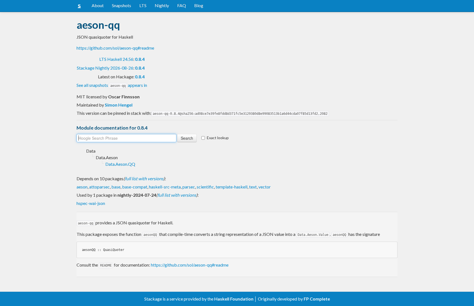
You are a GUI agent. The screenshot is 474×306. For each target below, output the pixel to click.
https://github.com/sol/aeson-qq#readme (115, 47)
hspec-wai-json (91, 203)
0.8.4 (140, 59)
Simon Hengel (118, 104)
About (98, 5)
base (115, 186)
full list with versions (144, 178)
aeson (82, 186)
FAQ (181, 5)
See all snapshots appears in (112, 85)
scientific (205, 186)
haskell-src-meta (165, 186)
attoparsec (99, 186)
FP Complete (317, 298)
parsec (188, 186)
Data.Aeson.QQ (120, 164)
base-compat (134, 186)
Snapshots (121, 5)
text (253, 186)
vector (264, 186)
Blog (198, 5)
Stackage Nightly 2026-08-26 (105, 67)
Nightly (162, 5)
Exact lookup (218, 137)
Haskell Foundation (233, 298)
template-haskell (231, 186)
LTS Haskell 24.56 (116, 59)
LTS (142, 5)
